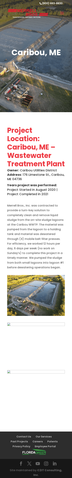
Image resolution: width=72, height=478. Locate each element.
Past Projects (19, 441)
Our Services (44, 436)
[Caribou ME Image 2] (36, 363)
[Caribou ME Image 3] (36, 411)
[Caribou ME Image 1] (36, 316)
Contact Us (23, 436)
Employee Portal (45, 446)
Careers (38, 441)
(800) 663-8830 (52, 3)
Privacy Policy (21, 446)
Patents (52, 441)
